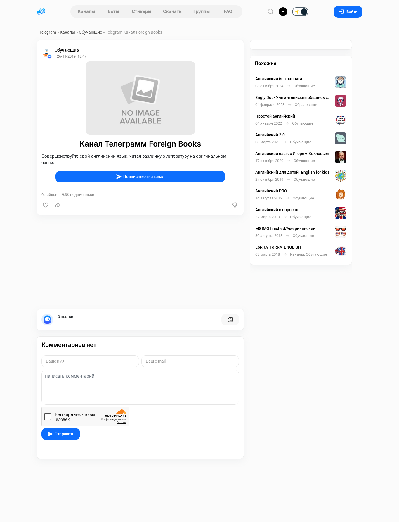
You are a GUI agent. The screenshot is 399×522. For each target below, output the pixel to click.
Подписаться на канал (143, 176)
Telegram (47, 32)
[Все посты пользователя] (230, 319)
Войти (352, 11)
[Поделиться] (58, 205)
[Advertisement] (140, 262)
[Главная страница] (41, 11)
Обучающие (90, 32)
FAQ (228, 11)
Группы (201, 11)
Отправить (64, 434)
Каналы (86, 11)
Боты (113, 11)
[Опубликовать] (283, 11)
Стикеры (141, 11)
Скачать (172, 11)
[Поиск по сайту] (271, 11)
